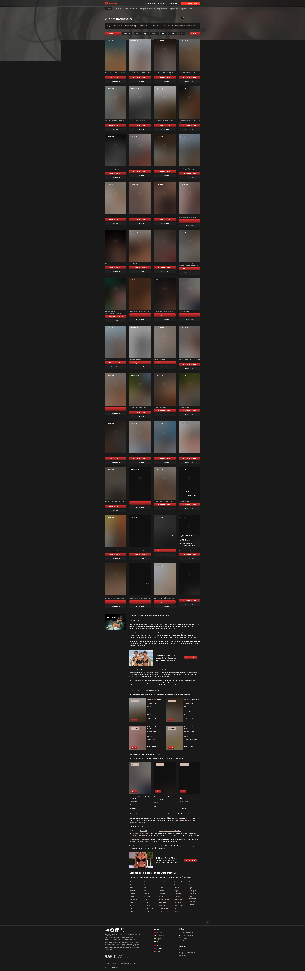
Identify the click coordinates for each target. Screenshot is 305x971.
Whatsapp (185, 938)
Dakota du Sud (178, 905)
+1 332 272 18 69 (187, 935)
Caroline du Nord (164, 911)
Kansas (146, 893)
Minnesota (162, 882)
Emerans (181, 680)
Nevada (161, 896)
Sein (162, 34)
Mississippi (162, 885)
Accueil (106, 14)
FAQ (195, 9)
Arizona (131, 888)
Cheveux (171, 34)
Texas (176, 911)
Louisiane (147, 899)
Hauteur (154, 34)
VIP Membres (118, 9)
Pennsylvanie (178, 893)
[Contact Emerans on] (107, 930)
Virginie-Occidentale (192, 898)
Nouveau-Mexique (165, 908)
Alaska (131, 885)
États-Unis (121, 14)
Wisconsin (192, 901)
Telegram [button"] (162, 3)
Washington (192, 891)
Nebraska (162, 893)
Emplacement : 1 (111, 34)
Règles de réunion (186, 9)
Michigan (147, 911)
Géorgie (132, 908)
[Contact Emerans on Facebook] (112, 930)
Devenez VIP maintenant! (135, 27)
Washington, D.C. (194, 893)
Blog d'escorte (173, 9)
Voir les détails (115, 81)
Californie (132, 893)
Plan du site (182, 955)
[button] (174, 3)
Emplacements (162, 9)
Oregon (176, 891)
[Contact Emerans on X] (122, 930)
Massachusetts (149, 908)
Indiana (146, 885)
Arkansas (132, 891)
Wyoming (192, 904)
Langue (137, 34)
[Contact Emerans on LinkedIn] (117, 930)
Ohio (175, 885)
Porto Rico (177, 896)
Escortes (108, 9)
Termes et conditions (185, 950)
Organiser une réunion (116, 77)
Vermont (191, 885)
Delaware (132, 902)
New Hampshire (164, 899)
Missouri (161, 888)
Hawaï (131, 911)
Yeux (180, 34)
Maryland (147, 905)
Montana (162, 891)
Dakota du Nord (179, 882)
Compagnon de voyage (147, 9)
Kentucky (147, 896)
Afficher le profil (151, 719)
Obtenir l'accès (190, 658)
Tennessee (177, 908)
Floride (131, 905)
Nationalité (127, 34)
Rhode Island (178, 899)
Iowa (145, 891)
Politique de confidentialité (187, 953)
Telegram (185, 941)
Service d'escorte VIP (131, 9)
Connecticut (133, 899)
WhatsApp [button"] (152, 3)
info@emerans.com (188, 932)
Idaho (146, 882)
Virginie (191, 888)
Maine (146, 902)
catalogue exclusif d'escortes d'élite (170, 831)
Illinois (146, 888)
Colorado (132, 896)
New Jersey (162, 902)
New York (162, 905)
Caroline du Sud (179, 902)
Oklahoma (177, 888)
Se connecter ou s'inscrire (190, 3)
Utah (190, 882)
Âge (145, 34)
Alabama (132, 882)
